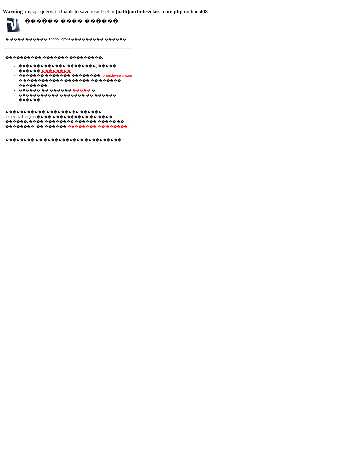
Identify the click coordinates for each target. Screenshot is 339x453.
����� (82, 90)
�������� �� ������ (98, 126)
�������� (56, 71)
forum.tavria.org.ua (117, 75)
